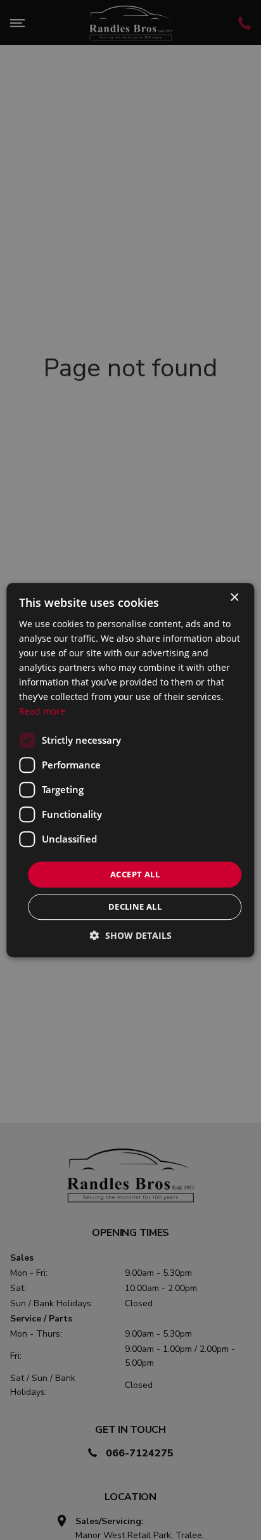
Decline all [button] (135, 906)
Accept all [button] (135, 874)
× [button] (234, 597)
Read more (42, 712)
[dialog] (130, 770)
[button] (131, 935)
